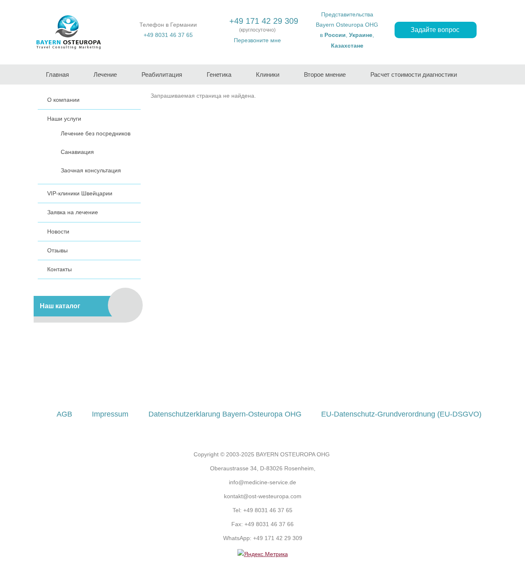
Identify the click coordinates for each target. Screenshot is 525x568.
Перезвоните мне (257, 40)
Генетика (219, 74)
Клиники (267, 74)
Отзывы (57, 250)
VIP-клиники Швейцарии (79, 193)
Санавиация (77, 152)
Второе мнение (325, 74)
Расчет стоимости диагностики (413, 74)
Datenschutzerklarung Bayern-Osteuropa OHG (224, 414)
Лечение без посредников (95, 133)
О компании (63, 99)
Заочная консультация (91, 170)
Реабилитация (162, 74)
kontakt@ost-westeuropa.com (262, 496)
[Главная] (68, 32)
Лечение (105, 74)
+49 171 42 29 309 (263, 20)
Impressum (110, 414)
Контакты (59, 269)
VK (278, 380)
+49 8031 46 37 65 (168, 35)
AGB (64, 414)
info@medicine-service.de (262, 482)
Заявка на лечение (72, 212)
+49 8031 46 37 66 (269, 524)
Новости (58, 231)
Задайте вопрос (436, 29)
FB (247, 380)
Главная (57, 74)
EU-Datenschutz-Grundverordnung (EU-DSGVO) (401, 414)
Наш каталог (60, 305)
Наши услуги (64, 118)
